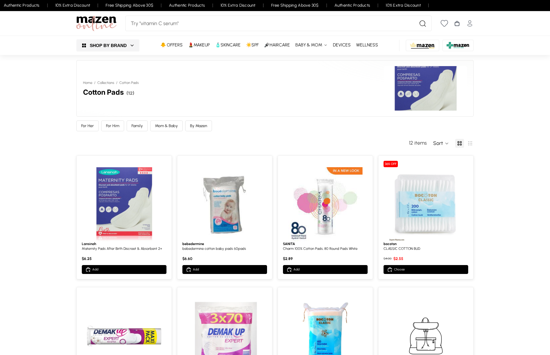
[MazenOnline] (96, 23)
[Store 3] (458, 45)
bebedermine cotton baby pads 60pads (214, 249)
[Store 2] (422, 45)
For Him (112, 125)
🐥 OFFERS (171, 45)
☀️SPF (252, 45)
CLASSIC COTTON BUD (402, 249)
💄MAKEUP (199, 45)
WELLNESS (367, 45)
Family (137, 125)
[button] (441, 143)
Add (95, 269)
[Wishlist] (444, 23)
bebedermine (193, 244)
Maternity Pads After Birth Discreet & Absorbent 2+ (122, 249)
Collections (105, 83)
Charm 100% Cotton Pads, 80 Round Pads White (320, 249)
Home (87, 83)
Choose (399, 269)
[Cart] (457, 23)
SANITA (289, 244)
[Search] (423, 23)
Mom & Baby (166, 125)
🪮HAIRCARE (277, 45)
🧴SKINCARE (228, 45)
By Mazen (198, 125)
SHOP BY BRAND (108, 45)
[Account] (470, 23)
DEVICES (342, 45)
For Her (87, 125)
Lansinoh (89, 244)
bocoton (390, 244)
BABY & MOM (308, 45)
